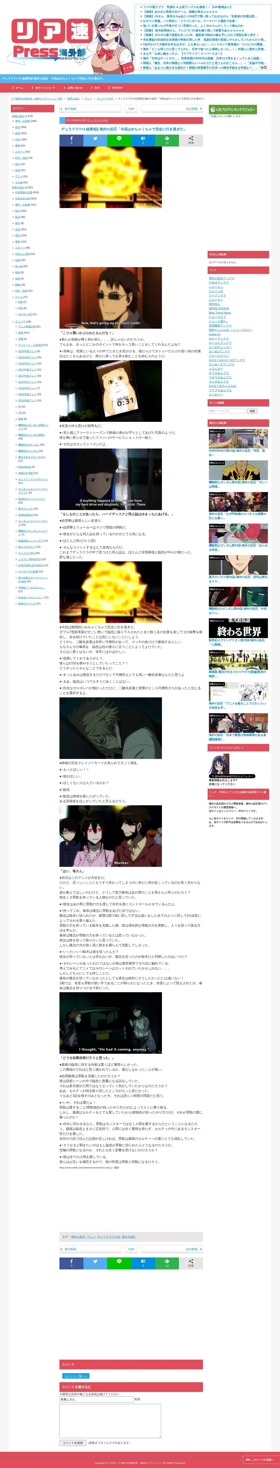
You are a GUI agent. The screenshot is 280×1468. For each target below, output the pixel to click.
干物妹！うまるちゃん (31, 587)
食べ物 (19, 266)
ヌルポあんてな (219, 381)
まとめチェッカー (220, 347)
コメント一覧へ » (76, 1376)
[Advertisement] (131, 236)
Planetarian (24, 467)
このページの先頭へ (263, 1459)
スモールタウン (219, 355)
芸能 (17, 170)
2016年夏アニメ (27, 394)
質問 (20, 332)
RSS (97, 87)
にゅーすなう (217, 317)
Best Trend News (220, 312)
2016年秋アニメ (27, 388)
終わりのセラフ (26, 547)
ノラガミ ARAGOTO (29, 559)
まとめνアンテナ (219, 351)
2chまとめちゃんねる (223, 386)
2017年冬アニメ (27, 382)
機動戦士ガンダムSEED (31, 435)
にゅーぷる (216, 291)
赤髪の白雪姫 (25, 473)
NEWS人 (214, 304)
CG (20, 412)
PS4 (20, 308)
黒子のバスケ (25, 508)
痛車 (20, 419)
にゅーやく (216, 299)
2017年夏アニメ (27, 369)
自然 (17, 278)
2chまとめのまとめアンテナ (227, 360)
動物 (17, 284)
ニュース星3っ (218, 321)
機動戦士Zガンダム (28, 444)
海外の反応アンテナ (222, 278)
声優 (20, 339)
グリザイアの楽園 (28, 571)
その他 (19, 182)
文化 (17, 139)
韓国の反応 (18, 116)
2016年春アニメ (27, 400)
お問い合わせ (74, 87)
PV (20, 406)
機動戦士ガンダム (28, 451)
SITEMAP (117, 87)
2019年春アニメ (27, 357)
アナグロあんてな (220, 390)
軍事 (17, 145)
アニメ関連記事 (26, 326)
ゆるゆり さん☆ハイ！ (30, 597)
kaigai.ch (214, 334)
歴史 (17, 164)
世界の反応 (18, 187)
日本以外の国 (22, 198)
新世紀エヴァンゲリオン (31, 499)
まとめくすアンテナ (222, 364)
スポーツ (20, 151)
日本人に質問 (22, 254)
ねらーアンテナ (219, 338)
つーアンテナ (217, 295)
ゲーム (19, 297)
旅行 (17, 223)
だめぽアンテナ (219, 282)
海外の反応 (78, 1236)
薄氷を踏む (129, 1236)
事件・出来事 (22, 121)
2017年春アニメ (27, 375)
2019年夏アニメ (27, 351)
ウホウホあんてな (220, 377)
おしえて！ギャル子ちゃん (33, 479)
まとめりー (216, 394)
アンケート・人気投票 (30, 345)
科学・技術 (21, 158)
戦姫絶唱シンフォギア (30, 540)
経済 (17, 133)
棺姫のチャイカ (26, 603)
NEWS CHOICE (219, 308)
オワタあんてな (219, 373)
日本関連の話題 (23, 192)
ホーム (19, 87)
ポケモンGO (25, 314)
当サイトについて (45, 87)
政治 (17, 127)
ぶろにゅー (216, 368)
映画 (17, 272)
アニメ (91, 1236)
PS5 (20, 302)
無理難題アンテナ (220, 325)
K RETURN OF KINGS (30, 565)
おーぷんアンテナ (220, 342)
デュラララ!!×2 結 (108, 1236)
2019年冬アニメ (27, 363)
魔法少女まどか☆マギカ (31, 457)
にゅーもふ (216, 286)
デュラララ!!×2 (97, 120)
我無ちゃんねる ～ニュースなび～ (231, 330)
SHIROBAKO (25, 515)
